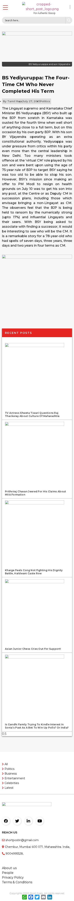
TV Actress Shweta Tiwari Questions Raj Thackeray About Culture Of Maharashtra (32, 414)
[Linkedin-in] (28, 821)
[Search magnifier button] (68, 20)
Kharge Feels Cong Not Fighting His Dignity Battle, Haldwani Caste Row (34, 572)
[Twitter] (17, 821)
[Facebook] (6, 821)
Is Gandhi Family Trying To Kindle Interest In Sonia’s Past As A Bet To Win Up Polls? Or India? (36, 726)
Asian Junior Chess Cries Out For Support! (33, 648)
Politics (45, 101)
